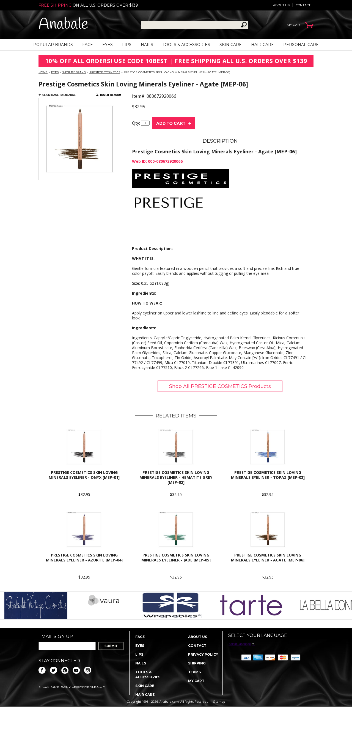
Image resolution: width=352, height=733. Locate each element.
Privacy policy (203, 654)
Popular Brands (53, 44)
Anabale (63, 24)
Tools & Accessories (186, 44)
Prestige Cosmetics (104, 72)
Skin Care (230, 44)
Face (87, 44)
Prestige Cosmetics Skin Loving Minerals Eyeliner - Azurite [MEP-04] (84, 557)
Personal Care (301, 44)
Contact (303, 5)
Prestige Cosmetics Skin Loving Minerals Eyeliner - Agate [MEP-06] (267, 557)
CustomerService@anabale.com (74, 687)
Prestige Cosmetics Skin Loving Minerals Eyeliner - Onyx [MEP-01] (84, 475)
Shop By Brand (74, 72)
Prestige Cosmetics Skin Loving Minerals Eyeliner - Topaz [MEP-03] (268, 475)
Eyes (107, 44)
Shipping (197, 663)
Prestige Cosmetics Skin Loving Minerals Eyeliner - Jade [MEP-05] (176, 557)
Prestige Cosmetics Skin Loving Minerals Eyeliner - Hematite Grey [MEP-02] (175, 477)
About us (281, 5)
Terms (194, 672)
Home (43, 72)
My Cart (196, 681)
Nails (147, 44)
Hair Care (262, 44)
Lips (126, 44)
